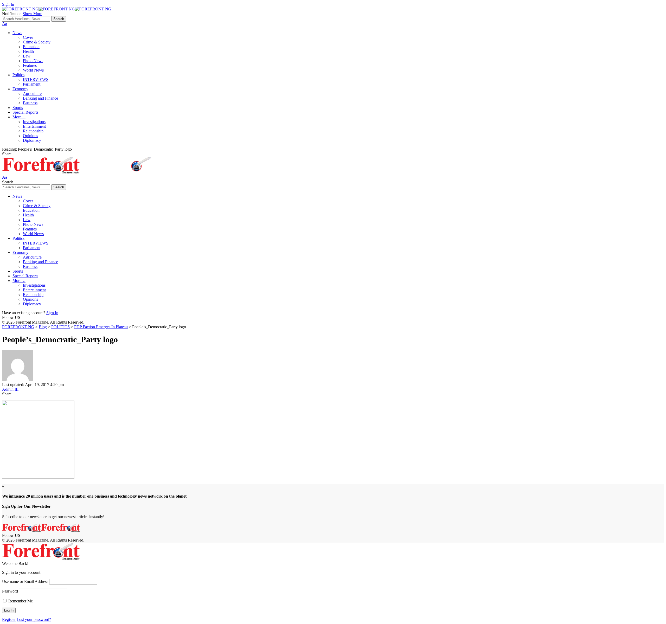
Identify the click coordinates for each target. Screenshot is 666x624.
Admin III (10, 389)
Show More (32, 13)
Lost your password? (34, 619)
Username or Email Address (25, 581)
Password (10, 591)
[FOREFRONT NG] (56, 9)
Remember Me (20, 601)
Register (9, 619)
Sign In (52, 313)
